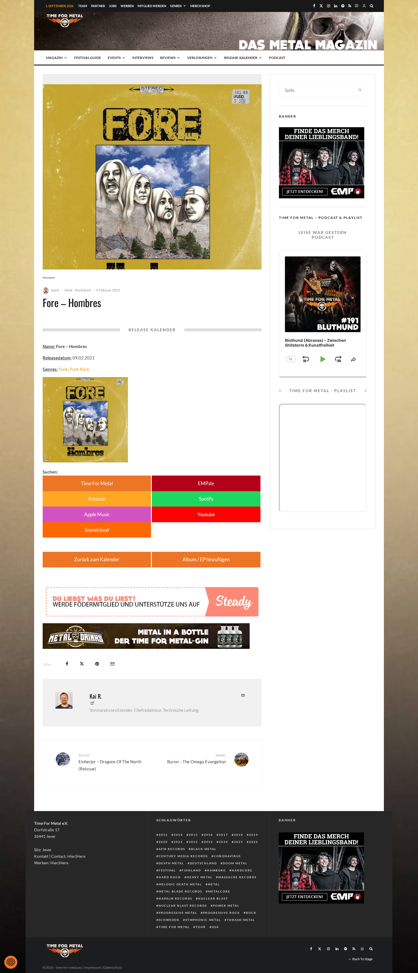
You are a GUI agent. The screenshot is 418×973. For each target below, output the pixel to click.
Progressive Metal (178, 912)
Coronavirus (227, 856)
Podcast (277, 57)
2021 (178, 842)
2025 (238, 842)
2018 (238, 834)
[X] (321, 6)
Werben (127, 6)
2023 (208, 842)
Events (114, 57)
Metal (214, 884)
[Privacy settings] (10, 962)
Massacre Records (237, 877)
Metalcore (219, 891)
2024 (223, 842)
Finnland (191, 870)
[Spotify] (342, 6)
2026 (253, 842)
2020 (163, 842)
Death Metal (171, 863)
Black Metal (203, 849)
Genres (176, 6)
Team (82, 6)
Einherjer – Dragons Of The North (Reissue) (109, 762)
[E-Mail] (112, 664)
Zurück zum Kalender (96, 559)
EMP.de (206, 483)
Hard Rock (170, 877)
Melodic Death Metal (180, 884)
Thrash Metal (241, 919)
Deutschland (203, 863)
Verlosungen (199, 57)
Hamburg (216, 870)
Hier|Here (76, 856)
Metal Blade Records (180, 891)
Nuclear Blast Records (183, 905)
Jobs (113, 6)
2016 (208, 834)
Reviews (167, 57)
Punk (68, 290)
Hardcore (242, 870)
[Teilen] (67, 664)
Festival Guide (87, 57)
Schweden (169, 919)
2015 (193, 834)
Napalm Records (175, 898)
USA (215, 927)
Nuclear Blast (213, 898)
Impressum (92, 967)
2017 (223, 834)
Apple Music (97, 514)
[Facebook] (314, 6)
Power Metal (226, 905)
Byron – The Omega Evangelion (196, 758)
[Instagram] (328, 6)
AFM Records (172, 849)
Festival (167, 870)
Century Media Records (183, 856)
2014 (178, 834)
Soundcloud (97, 530)
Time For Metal (97, 483)
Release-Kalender (240, 57)
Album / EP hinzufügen (206, 559)
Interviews (142, 57)
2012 (163, 834)
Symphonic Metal (203, 919)
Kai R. (55, 290)
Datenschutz (112, 967)
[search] (360, 90)
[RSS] (349, 6)
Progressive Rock (221, 912)
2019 (253, 834)
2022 (193, 842)
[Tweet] (82, 664)
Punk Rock (83, 290)
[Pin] (97, 664)
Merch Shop (200, 6)
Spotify (206, 499)
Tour (201, 927)
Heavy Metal (199, 877)
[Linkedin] (335, 6)
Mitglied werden (152, 6)
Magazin (54, 57)
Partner (98, 6)
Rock (251, 912)
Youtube (206, 514)
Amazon (96, 499)
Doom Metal (235, 863)
